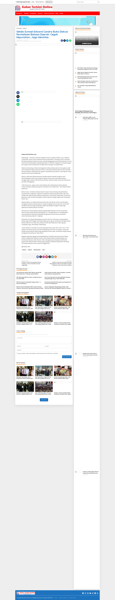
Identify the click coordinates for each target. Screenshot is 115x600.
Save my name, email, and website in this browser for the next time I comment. (38, 353)
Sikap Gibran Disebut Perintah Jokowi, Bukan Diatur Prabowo (87, 73)
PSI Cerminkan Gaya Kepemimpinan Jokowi (86, 86)
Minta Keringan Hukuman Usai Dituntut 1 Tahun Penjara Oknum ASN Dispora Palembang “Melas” (87, 81)
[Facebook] (37, 257)
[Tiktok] (49, 257)
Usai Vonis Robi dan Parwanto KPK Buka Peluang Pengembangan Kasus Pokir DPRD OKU (57, 278)
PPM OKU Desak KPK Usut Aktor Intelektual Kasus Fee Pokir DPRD (29, 278)
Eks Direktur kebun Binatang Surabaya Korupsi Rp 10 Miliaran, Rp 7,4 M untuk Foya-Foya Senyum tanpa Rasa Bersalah (87, 68)
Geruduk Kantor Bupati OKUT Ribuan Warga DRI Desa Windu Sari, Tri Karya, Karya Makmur (28, 273)
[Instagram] (43, 257)
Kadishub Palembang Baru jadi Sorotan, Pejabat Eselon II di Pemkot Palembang (24, 323)
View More (44, 400)
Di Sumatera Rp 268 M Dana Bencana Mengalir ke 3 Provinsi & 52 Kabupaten (58, 282)
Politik (35, 41)
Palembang (26, 41)
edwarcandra (37, 249)
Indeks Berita (72, 597)
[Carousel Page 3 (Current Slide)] (87, 43)
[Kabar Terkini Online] (33, 7)
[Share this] (62, 40)
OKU (43, 249)
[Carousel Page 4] (88, 43)
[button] (98, 2)
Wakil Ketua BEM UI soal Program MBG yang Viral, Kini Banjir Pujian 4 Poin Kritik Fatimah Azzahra (90, 118)
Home (55, 597)
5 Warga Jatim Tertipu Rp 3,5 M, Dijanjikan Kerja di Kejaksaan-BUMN (86, 38)
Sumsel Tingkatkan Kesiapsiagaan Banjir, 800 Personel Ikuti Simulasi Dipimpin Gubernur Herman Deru (58, 287)
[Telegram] (52, 257)
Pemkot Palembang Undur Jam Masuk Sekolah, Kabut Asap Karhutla (62, 308)
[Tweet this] (64, 40)
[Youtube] (46, 257)
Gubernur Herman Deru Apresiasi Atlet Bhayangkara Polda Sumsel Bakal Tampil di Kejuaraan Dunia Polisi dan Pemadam (61, 263)
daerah (30, 249)
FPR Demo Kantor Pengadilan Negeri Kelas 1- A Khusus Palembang (28, 282)
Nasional (22, 41)
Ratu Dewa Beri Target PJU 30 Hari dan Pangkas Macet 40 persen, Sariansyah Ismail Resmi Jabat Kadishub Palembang (43, 308)
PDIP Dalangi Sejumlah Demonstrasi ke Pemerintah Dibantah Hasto (87, 77)
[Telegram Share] (67, 40)
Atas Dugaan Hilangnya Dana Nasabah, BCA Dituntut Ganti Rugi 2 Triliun (85, 112)
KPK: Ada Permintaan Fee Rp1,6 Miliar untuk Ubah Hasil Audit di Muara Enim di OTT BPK (90, 236)
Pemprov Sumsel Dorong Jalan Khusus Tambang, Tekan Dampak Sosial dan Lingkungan (31, 263)
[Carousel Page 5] (90, 43)
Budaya (18, 41)
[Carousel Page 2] (85, 43)
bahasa (24, 249)
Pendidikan (31, 41)
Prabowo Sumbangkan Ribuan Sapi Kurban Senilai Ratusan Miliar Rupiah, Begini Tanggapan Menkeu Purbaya (91, 472)
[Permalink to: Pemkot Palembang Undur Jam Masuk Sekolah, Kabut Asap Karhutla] (63, 300)
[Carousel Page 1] (83, 43)
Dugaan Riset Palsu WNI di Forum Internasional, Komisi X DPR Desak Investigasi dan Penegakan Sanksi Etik (90, 354)
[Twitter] (40, 257)
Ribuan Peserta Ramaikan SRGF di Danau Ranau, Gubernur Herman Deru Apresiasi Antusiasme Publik (29, 287)
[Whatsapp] (70, 40)
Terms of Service (63, 597)
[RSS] (55, 257)
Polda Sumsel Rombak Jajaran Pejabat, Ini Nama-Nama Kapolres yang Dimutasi (58, 273)
